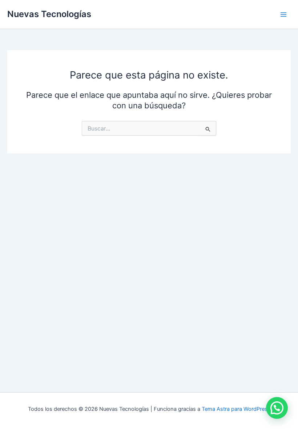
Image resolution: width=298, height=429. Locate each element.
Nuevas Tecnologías (49, 14)
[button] (277, 408)
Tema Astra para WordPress (236, 409)
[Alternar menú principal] (283, 14)
